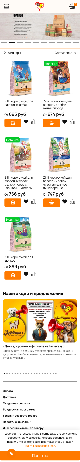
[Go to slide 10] (76, 42)
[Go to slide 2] (12, 42)
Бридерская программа (19, 409)
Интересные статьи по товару (23, 428)
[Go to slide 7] (52, 42)
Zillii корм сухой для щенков (18, 259)
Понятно (40, 455)
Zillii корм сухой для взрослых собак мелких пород (57, 104)
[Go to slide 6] (44, 42)
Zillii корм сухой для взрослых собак (18, 103)
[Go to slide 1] (4, 42)
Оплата (8, 391)
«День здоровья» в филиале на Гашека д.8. (34, 346)
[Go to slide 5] (36, 42)
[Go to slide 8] (60, 42)
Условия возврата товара (20, 415)
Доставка (9, 397)
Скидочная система (16, 403)
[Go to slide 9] (68, 42)
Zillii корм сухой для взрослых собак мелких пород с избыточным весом (18, 182)
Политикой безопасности (40, 446)
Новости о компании (17, 422)
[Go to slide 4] (28, 42)
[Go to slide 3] (20, 42)
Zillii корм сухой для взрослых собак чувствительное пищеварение (57, 182)
